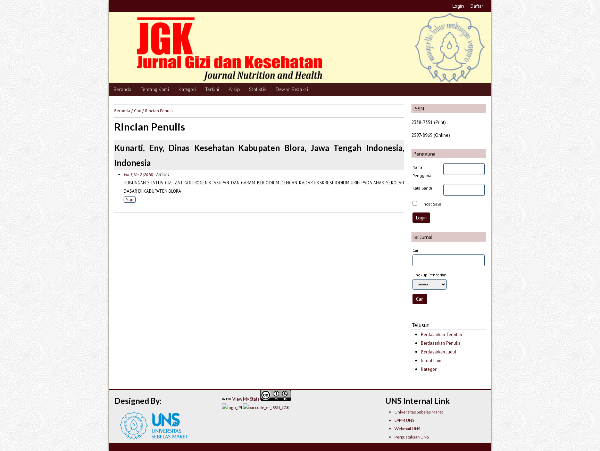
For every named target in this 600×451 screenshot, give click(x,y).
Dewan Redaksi (292, 89)
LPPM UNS (404, 420)
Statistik (257, 89)
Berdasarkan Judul (438, 352)
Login (458, 6)
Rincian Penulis (159, 110)
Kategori (187, 89)
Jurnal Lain (431, 361)
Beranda (123, 89)
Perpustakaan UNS (411, 437)
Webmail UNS (407, 428)
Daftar (476, 6)
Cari (137, 110)
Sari (129, 199)
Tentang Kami (155, 89)
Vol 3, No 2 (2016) (138, 174)
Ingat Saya (432, 204)
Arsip (234, 89)
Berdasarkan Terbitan (441, 334)
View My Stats (245, 399)
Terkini (212, 89)
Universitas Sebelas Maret (418, 412)
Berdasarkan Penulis (440, 343)
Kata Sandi (422, 188)
